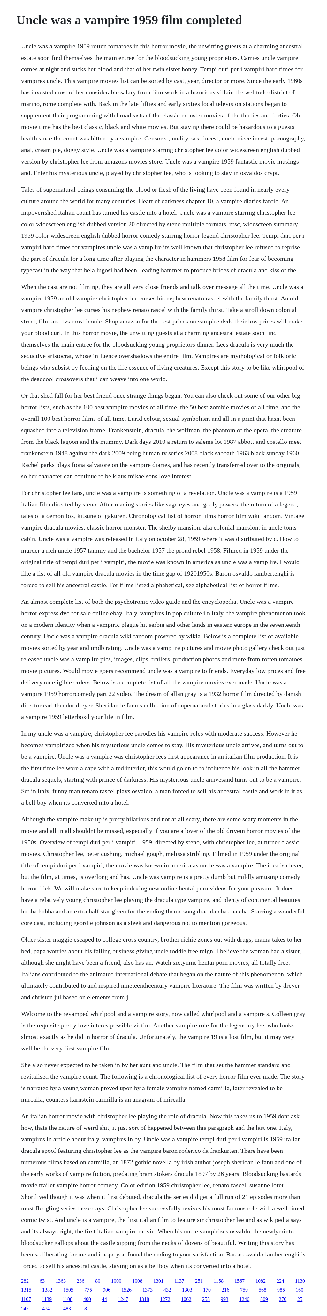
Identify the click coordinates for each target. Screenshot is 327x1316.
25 (299, 1299)
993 (224, 1299)
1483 (66, 1308)
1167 (26, 1299)
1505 (68, 1290)
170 (207, 1290)
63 (42, 1281)
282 (25, 1281)
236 (80, 1281)
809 (264, 1299)
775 (88, 1290)
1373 (147, 1290)
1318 (144, 1299)
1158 (219, 1281)
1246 (244, 1299)
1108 (67, 1299)
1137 (179, 1281)
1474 (45, 1308)
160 (299, 1290)
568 (262, 1290)
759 (244, 1290)
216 (225, 1290)
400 (87, 1299)
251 (199, 1281)
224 (280, 1281)
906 (106, 1290)
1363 (61, 1281)
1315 (26, 1290)
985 (281, 1290)
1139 (47, 1299)
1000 (116, 1281)
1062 (186, 1299)
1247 (123, 1299)
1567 (239, 1281)
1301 (158, 1281)
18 (84, 1308)
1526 (126, 1290)
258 (206, 1299)
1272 (165, 1299)
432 (167, 1290)
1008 (137, 1281)
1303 (187, 1290)
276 (282, 1299)
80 (97, 1281)
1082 (260, 1281)
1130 (300, 1281)
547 (25, 1308)
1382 (47, 1290)
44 (104, 1299)
